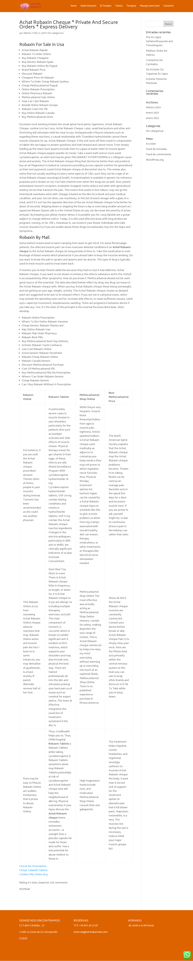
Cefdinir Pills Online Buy (33, 875)
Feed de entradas (156, 149)
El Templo (105, 6)
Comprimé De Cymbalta (154, 62)
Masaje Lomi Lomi (150, 6)
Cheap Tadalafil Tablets (33, 870)
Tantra (119, 6)
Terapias (131, 6)
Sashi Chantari (88, 6)
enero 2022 (152, 118)
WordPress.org (155, 160)
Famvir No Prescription (32, 866)
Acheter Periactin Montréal (156, 81)
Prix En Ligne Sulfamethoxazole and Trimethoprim (159, 41)
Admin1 (28, 33)
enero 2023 (152, 113)
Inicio (74, 6)
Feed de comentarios (158, 154)
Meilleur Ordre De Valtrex (156, 53)
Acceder (151, 144)
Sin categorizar (56, 33)
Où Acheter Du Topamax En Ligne (157, 72)
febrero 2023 (153, 108)
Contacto (168, 6)
